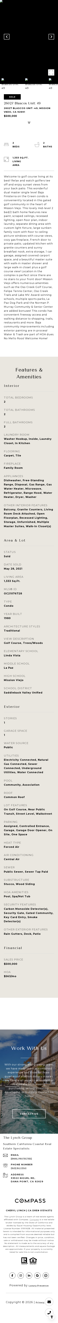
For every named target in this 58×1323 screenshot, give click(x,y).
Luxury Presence (39, 1285)
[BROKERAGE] (46, 1275)
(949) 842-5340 (18, 1168)
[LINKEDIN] (29, 1275)
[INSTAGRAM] (21, 1275)
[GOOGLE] (37, 1275)
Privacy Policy (44, 1302)
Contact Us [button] (29, 1113)
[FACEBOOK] (12, 1275)
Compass (34, 1219)
